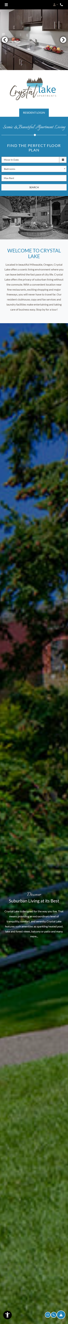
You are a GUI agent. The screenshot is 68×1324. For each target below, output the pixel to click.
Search (34, 187)
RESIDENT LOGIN (34, 112)
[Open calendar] (63, 160)
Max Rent (9, 178)
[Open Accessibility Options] (7, 1315)
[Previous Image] (5, 40)
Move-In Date (11, 159)
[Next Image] (63, 40)
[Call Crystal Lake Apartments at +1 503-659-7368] (62, 4)
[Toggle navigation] (6, 4)
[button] (55, 4)
